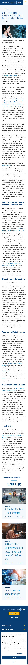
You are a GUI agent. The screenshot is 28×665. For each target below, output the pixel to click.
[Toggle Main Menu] (25, 2)
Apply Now (13, 613)
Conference (5, 371)
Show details (20, 653)
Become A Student (7, 629)
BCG (23, 308)
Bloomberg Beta (6, 165)
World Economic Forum (10, 75)
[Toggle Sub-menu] (24, 625)
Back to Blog (6, 9)
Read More (8, 516)
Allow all (14, 657)
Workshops (5, 379)
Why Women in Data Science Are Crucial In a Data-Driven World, (13, 230)
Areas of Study (6, 625)
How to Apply (14, 617)
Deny (14, 662)
